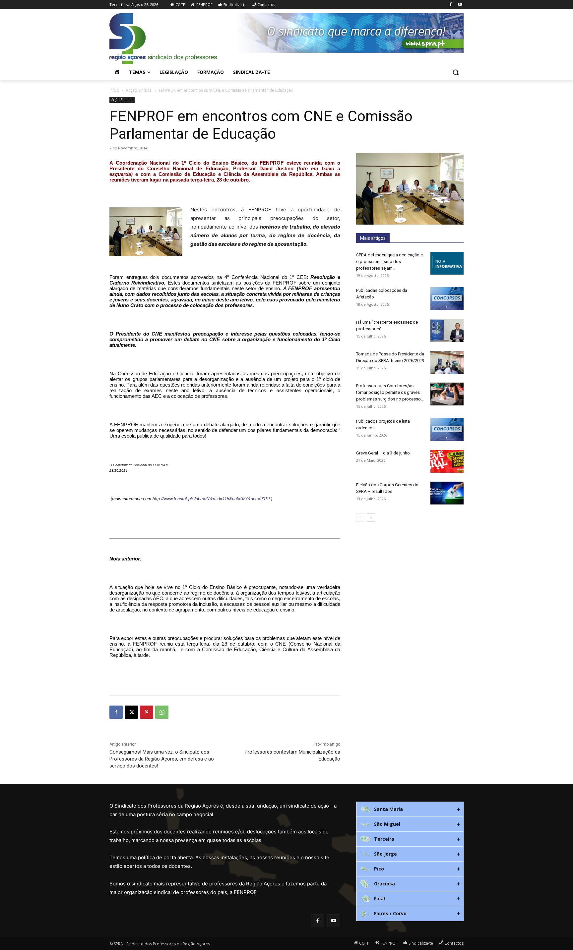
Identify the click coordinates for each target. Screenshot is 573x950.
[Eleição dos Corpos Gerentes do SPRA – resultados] (447, 493)
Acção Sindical (139, 90)
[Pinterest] (146, 712)
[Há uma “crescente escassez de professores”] (447, 330)
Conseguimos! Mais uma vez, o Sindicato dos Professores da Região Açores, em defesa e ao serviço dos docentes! (161, 759)
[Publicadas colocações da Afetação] (447, 298)
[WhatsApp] (161, 712)
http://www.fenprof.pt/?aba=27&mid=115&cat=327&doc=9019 (211, 498)
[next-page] (371, 517)
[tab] (410, 809)
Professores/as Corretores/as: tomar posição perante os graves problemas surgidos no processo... (390, 392)
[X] (131, 712)
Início (114, 90)
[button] (456, 72)
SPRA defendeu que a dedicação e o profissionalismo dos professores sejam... (389, 261)
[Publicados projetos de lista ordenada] (447, 429)
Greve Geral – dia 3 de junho (383, 452)
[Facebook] (450, 5)
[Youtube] (460, 5)
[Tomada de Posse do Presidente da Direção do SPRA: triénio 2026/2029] (447, 362)
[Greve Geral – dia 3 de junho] (447, 461)
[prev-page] (360, 517)
